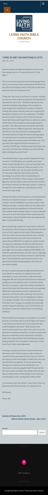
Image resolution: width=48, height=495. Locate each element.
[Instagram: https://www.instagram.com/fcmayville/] (24, 462)
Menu (5, 3)
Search (5, 428)
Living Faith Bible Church (24, 36)
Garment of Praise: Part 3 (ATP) (14, 416)
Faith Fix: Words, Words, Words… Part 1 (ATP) (28, 419)
